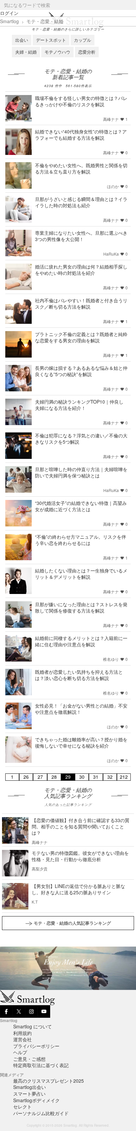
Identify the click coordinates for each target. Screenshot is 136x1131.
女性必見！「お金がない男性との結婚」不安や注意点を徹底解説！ (81, 708)
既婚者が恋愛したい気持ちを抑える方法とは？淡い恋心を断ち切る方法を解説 (79, 674)
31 (95, 777)
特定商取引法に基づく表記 (41, 1065)
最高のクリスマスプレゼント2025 (48, 1080)
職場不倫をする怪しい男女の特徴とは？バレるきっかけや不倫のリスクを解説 (81, 101)
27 (40, 777)
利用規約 (22, 1033)
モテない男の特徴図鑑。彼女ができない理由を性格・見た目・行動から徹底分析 (80, 856)
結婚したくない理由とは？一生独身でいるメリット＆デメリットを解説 (81, 573)
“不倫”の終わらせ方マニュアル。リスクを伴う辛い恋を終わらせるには (80, 539)
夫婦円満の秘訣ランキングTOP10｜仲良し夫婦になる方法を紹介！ (79, 404)
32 (110, 777)
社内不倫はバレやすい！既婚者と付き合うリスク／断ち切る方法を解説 (81, 303)
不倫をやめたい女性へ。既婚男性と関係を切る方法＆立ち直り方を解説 (81, 168)
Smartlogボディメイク (36, 1100)
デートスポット (51, 40)
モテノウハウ (57, 52)
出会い (21, 40)
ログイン (9, 13)
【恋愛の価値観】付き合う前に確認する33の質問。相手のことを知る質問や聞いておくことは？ (80, 826)
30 (82, 777)
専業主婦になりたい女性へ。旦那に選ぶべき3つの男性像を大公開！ (81, 235)
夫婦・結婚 (26, 52)
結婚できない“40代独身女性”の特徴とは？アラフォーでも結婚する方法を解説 (81, 134)
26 (26, 777)
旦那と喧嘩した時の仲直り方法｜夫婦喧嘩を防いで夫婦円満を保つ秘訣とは (81, 472)
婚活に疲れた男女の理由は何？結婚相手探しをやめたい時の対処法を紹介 (81, 269)
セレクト (22, 1106)
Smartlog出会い (29, 1087)
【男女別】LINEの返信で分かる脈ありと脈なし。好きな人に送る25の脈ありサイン (78, 889)
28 (54, 777)
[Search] (130, 5)
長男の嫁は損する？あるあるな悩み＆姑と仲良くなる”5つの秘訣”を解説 (81, 371)
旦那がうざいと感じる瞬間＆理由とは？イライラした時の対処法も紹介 (81, 202)
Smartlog (9, 21)
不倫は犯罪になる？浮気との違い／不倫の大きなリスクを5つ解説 (81, 438)
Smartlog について (32, 1026)
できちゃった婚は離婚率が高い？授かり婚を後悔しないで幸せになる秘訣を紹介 (81, 742)
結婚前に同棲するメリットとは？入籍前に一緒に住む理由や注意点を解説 (81, 641)
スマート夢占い (29, 1093)
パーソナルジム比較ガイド (41, 1113)
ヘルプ (20, 1052)
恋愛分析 (86, 52)
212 (124, 777)
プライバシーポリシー (36, 1046)
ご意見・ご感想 (29, 1059)
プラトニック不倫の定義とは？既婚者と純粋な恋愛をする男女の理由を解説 (81, 337)
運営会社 (22, 1039)
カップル (82, 40)
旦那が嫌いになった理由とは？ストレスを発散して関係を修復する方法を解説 (81, 607)
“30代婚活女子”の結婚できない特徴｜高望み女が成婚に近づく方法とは (81, 506)
